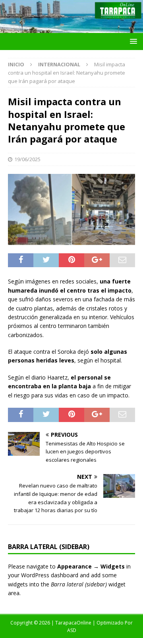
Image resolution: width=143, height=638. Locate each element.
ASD (71, 630)
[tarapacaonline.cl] (71, 28)
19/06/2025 (27, 159)
